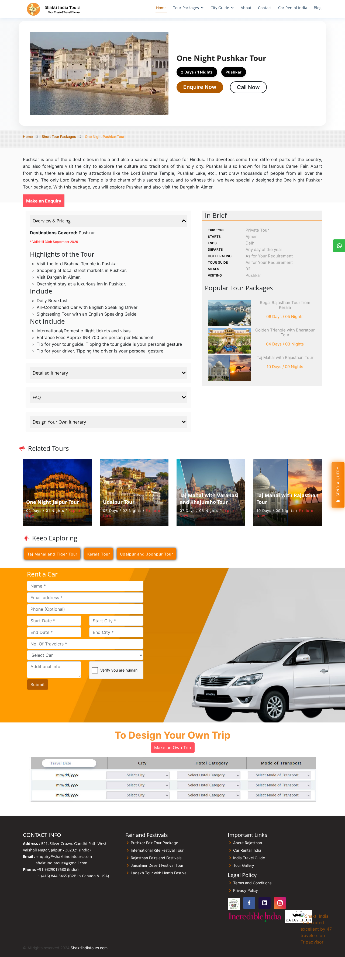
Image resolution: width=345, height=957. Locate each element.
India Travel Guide (249, 858)
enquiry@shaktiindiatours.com (64, 856)
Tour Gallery (243, 865)
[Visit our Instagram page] (280, 903)
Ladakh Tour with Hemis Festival (159, 873)
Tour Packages (186, 7)
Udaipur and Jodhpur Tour (146, 554)
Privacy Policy (245, 890)
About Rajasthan (247, 843)
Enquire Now (199, 87)
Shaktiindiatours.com (89, 947)
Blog (318, 7)
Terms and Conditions (252, 883)
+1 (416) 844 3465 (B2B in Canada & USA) (72, 875)
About (246, 7)
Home (161, 7)
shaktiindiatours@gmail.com (61, 862)
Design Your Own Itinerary (59, 422)
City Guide (220, 7)
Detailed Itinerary (50, 373)
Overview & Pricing (52, 221)
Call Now (248, 87)
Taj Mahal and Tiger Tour (52, 554)
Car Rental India (292, 7)
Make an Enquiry (43, 201)
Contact (265, 7)
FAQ (37, 397)
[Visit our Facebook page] (249, 903)
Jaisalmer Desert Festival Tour (157, 865)
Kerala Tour (98, 554)
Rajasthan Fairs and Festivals (156, 858)
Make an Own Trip (172, 747)
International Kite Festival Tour (157, 850)
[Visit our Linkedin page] (264, 903)
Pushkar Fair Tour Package (154, 843)
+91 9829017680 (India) (57, 869)
